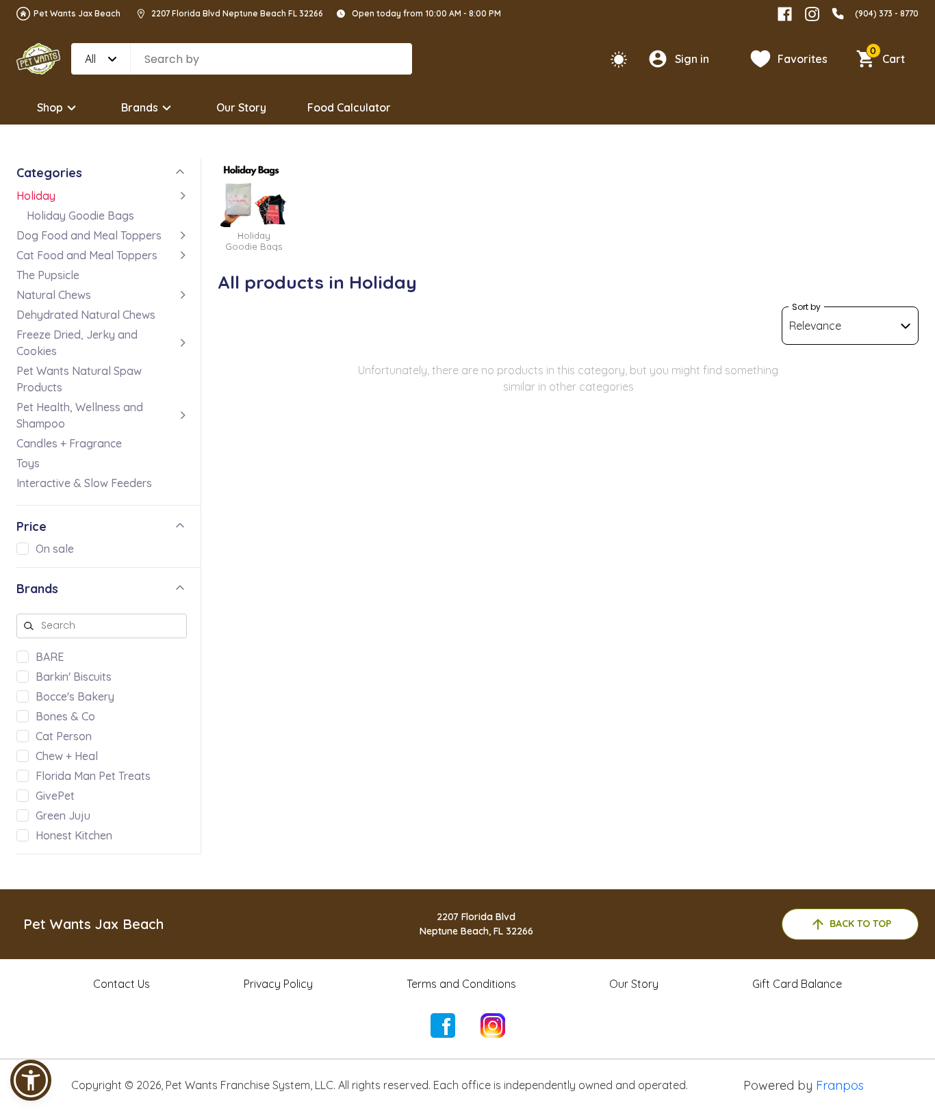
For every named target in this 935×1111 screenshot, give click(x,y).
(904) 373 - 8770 (887, 13)
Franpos (840, 1085)
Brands (139, 107)
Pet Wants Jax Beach (77, 13)
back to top (860, 923)
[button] (31, 1080)
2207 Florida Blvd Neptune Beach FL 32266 (237, 13)
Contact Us (121, 984)
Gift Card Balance (797, 984)
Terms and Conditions (461, 984)
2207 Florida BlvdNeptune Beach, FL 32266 (476, 924)
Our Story (241, 107)
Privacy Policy (278, 984)
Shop (50, 107)
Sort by (806, 307)
